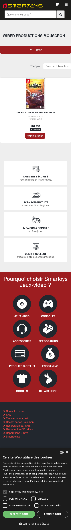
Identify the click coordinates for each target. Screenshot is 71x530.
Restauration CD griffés (19, 429)
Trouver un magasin (17, 418)
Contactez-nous (14, 411)
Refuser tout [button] (52, 514)
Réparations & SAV (16, 433)
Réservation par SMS (18, 425)
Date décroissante (56, 66)
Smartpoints (12, 436)
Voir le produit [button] (35, 136)
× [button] (67, 452)
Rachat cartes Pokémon (19, 422)
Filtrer (37, 49)
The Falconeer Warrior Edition (35, 112)
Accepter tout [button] (19, 514)
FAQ (8, 414)
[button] (35, 524)
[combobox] (62, 452)
